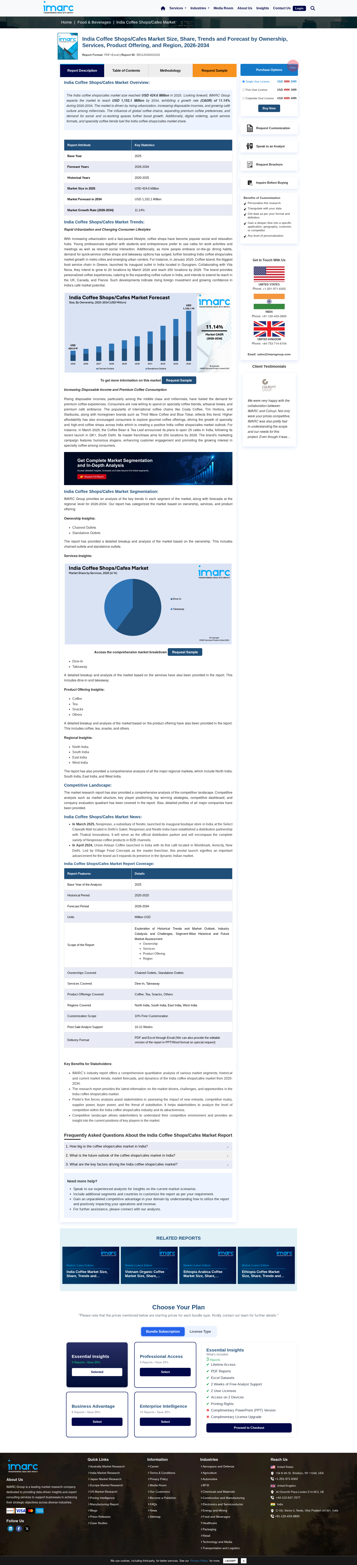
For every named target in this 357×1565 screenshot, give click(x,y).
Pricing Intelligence (102, 1497)
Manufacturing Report (104, 1504)
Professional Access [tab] (161, 1359)
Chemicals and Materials (219, 1491)
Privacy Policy (199, 1561)
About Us (244, 8)
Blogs (93, 1510)
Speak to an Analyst (270, 146)
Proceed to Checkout (249, 1427)
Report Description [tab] (82, 70)
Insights (262, 8)
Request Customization (273, 128)
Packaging (209, 1529)
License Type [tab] (200, 1331)
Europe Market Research (106, 1485)
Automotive (210, 1479)
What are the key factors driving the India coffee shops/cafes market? (121, 1164)
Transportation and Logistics (221, 1548)
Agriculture (210, 1472)
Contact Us (282, 8)
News (153, 1510)
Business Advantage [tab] (93, 1409)
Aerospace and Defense (218, 1466)
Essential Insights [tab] (90, 1359)
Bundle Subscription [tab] (163, 1331)
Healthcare (210, 1523)
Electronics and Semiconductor (223, 1504)
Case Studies (98, 1523)
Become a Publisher (163, 1497)
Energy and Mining (215, 1510)
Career (154, 1466)
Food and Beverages (216, 1516)
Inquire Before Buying (272, 182)
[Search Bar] (313, 8)
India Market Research (105, 1472)
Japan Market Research (105, 1479)
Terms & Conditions (162, 1472)
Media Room (223, 8)
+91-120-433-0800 (287, 1516)
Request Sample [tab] (214, 70)
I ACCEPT (230, 1560)
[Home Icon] (163, 8)
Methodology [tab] (170, 70)
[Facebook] (19, 1529)
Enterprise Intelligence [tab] (163, 1409)
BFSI (206, 1485)
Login (299, 8)
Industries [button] (198, 8)
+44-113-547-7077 (288, 1497)
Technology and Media (217, 1542)
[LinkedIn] (10, 1529)
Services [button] (176, 8)
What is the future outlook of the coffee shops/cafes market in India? (120, 1155)
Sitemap (155, 1516)
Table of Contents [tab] (126, 70)
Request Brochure (269, 164)
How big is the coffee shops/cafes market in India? (107, 1146)
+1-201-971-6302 (286, 1478)
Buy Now (269, 108)
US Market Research (103, 1491)
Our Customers (160, 1491)
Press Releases (100, 1516)
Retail (206, 1535)
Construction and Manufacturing (224, 1497)
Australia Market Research (107, 1466)
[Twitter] (27, 1529)
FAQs (153, 1504)
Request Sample (179, 380)
